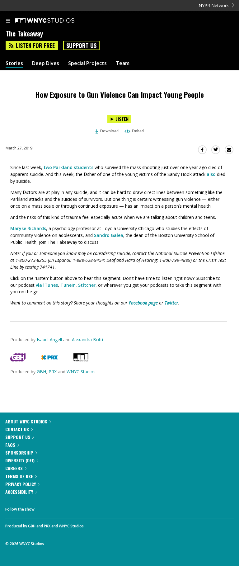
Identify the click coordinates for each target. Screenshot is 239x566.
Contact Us (17, 429)
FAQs (10, 444)
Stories (14, 63)
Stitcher (87, 285)
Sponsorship (19, 452)
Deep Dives (45, 63)
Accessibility (19, 491)
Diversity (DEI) (20, 460)
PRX (53, 372)
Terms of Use (19, 476)
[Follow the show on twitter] (62, 507)
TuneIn (68, 285)
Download (109, 131)
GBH (41, 372)
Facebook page (143, 303)
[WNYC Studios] (80, 360)
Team (122, 63)
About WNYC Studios (26, 421)
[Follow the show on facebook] (45, 507)
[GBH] (18, 360)
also (211, 174)
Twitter (171, 303)
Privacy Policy (20, 484)
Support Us (81, 45)
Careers (14, 468)
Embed (138, 131)
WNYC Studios (81, 372)
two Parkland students (68, 167)
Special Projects (87, 63)
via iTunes (47, 285)
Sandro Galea (108, 235)
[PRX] (49, 360)
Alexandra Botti (87, 339)
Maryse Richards (28, 228)
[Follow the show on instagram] (79, 507)
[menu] (8, 21)
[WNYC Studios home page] (52, 21)
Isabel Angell (49, 339)
